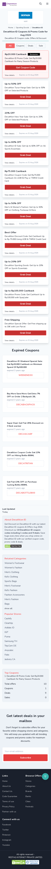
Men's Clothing (12, 572)
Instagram (6, 840)
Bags (7, 603)
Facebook (6, 824)
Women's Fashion (13, 567)
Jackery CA (10, 659)
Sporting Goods (23, 27)
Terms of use (8, 801)
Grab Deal (25, 96)
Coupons (20, 45)
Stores (28, 781)
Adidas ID (9, 627)
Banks (28, 796)
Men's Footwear (13, 585)
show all (8, 608)
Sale (41, 45)
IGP (6, 632)
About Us (6, 786)
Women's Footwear (14, 563)
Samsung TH (11, 641)
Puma (7, 636)
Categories (30, 786)
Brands (29, 791)
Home (10, 27)
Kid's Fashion (11, 590)
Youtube (6, 845)
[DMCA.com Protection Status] (25, 546)
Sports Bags (11, 581)
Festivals (29, 806)
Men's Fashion (12, 599)
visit (25, 21)
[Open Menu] (47, 3)
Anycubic (9, 650)
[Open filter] (45, 776)
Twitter (5, 829)
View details (10, 75)
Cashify (8, 618)
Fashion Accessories (15, 594)
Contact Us (7, 791)
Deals (30, 45)
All (10, 45)
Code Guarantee (9, 796)
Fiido (7, 654)
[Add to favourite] (41, 13)
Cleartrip (9, 623)
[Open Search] (40, 3)
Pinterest (6, 835)
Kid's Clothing (11, 576)
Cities (28, 801)
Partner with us (9, 811)
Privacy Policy (8, 806)
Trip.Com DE (10, 645)
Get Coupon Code (25, 67)
